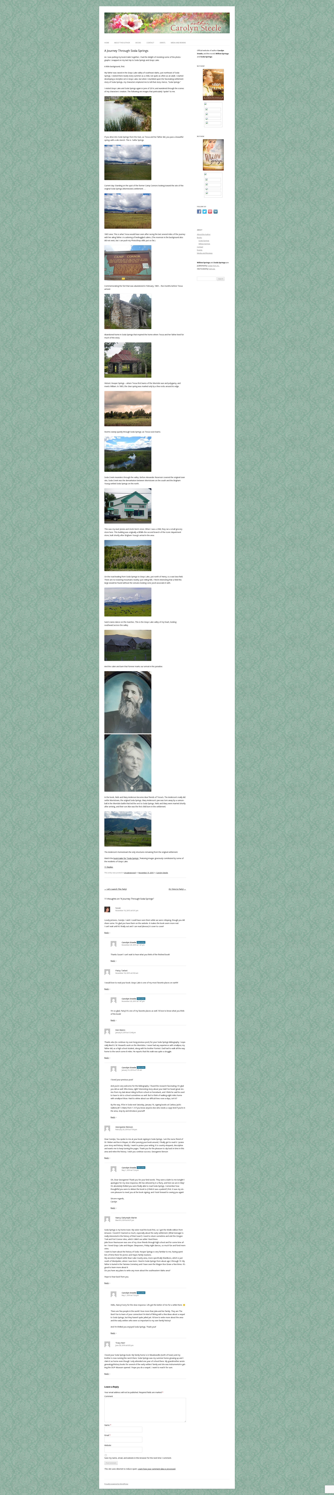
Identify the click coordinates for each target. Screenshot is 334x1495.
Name (107, 1425)
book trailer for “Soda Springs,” (126, 858)
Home (106, 43)
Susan (118, 908)
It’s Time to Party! (177, 889)
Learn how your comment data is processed (156, 1469)
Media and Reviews (178, 43)
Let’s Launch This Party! (115, 889)
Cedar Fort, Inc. (213, 265)
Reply (106, 932)
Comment (108, 1396)
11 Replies (108, 867)
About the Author (122, 43)
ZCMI (140, 532)
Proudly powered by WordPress (116, 1484)
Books (138, 43)
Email (107, 1435)
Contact (150, 43)
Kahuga (212, 269)
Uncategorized (130, 873)
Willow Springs (204, 244)
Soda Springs (204, 240)
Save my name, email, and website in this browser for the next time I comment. (138, 1458)
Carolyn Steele (162, 873)
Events (162, 43)
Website (107, 1445)
